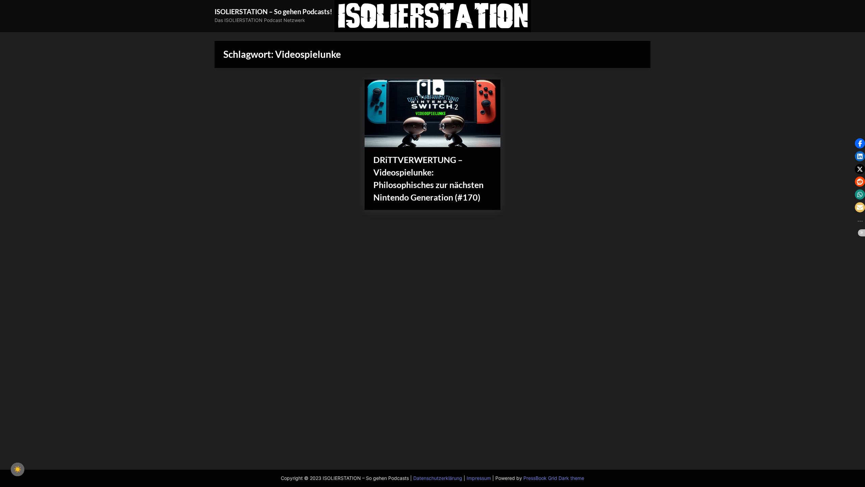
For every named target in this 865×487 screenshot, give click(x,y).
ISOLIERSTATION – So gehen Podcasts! (273, 11)
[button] (860, 143)
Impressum (479, 478)
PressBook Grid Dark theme (553, 478)
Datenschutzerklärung (437, 478)
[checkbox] (17, 469)
